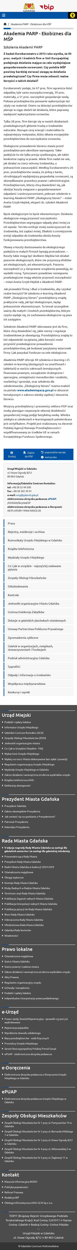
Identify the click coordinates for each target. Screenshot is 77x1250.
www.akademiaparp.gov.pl (35, 390)
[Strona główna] (5, 24)
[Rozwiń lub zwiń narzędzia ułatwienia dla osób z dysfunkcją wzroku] (72, 15)
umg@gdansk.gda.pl (27, 495)
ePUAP (52, 498)
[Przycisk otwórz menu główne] (4, 15)
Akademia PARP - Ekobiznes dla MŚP (31, 24)
